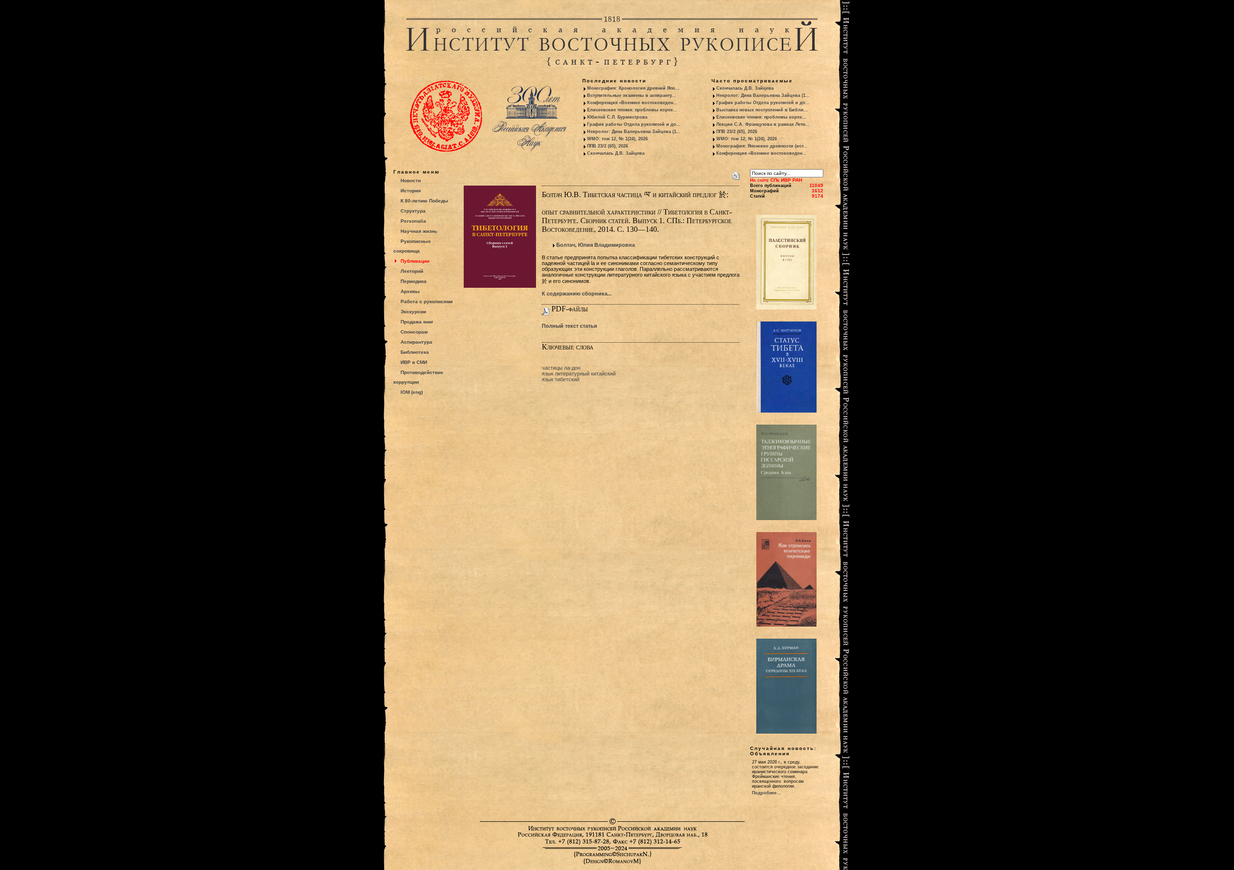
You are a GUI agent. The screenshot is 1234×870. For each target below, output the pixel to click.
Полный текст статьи (569, 326)
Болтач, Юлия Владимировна (595, 245)
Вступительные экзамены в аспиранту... (631, 95)
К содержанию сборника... (577, 293)
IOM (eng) (412, 392)
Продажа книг (417, 321)
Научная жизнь (419, 231)
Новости (411, 180)
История (411, 190)
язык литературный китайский (579, 373)
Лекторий (412, 271)
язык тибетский (560, 379)
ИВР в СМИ (414, 362)
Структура (413, 211)
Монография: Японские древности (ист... (761, 146)
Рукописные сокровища (412, 246)
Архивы (410, 291)
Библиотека (415, 352)
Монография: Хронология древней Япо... (633, 88)
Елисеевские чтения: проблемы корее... (632, 109)
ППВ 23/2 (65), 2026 (607, 146)
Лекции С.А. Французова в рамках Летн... (762, 124)
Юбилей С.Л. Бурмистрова (617, 117)
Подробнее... (766, 792)
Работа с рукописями (427, 301)
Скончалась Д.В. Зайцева (615, 153)
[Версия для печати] (735, 174)
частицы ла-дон (561, 368)
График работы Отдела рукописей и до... (634, 124)
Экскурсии (413, 311)
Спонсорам (414, 332)
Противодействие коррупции (418, 377)
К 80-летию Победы (424, 200)
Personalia (413, 221)
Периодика (414, 281)
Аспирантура (416, 342)
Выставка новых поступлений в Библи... (762, 109)
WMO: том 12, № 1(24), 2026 (617, 138)
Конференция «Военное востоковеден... (632, 102)
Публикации (415, 261)
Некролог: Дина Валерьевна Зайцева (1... (634, 131)
